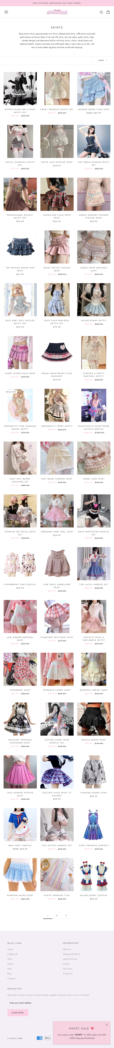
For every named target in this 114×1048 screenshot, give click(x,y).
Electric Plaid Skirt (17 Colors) (57, 794)
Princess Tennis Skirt (57, 690)
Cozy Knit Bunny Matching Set (20, 480)
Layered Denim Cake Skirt (94, 109)
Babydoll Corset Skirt (94, 690)
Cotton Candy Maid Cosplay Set (57, 741)
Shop (9, 958)
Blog (9, 973)
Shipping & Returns (71, 954)
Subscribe (18, 1012)
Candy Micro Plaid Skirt (20, 373)
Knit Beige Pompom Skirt (57, 479)
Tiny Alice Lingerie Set (93, 584)
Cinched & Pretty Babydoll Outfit (94, 375)
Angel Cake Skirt (93, 479)
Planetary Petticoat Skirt (57, 637)
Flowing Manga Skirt (93, 792)
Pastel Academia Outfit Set (20, 163)
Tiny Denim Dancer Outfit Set (94, 163)
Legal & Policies (70, 958)
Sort (102, 60)
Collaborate (12, 954)
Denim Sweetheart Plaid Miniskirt (57, 375)
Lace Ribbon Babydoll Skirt (20, 639)
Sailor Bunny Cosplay (93, 895)
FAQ (9, 968)
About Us (67, 949)
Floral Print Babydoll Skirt (94, 269)
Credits (66, 963)
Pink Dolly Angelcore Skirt (57, 586)
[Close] (106, 1024)
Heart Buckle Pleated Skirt (57, 269)
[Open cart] (108, 12)
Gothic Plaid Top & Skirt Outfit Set (20, 111)
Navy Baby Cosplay (20, 845)
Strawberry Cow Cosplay (20, 584)
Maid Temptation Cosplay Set (93, 533)
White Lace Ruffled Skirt (57, 162)
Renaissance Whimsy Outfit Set (20, 216)
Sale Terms (67, 968)
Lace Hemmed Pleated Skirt (20, 794)
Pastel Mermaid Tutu (57, 895)
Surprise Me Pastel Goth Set (20, 533)
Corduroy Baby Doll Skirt (57, 531)
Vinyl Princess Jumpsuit (94, 845)
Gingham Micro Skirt (20, 895)
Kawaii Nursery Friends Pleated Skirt (94, 216)
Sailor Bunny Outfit (94, 320)
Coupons (11, 978)
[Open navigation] (6, 12)
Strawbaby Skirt (20, 690)
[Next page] (66, 915)
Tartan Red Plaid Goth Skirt (57, 216)
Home (10, 949)
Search (10, 963)
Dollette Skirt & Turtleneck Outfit (94, 639)
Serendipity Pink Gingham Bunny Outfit (20, 427)
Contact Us (67, 973)
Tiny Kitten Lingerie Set (57, 845)
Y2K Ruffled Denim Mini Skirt (20, 269)
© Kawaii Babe (15, 1038)
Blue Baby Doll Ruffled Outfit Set (20, 322)
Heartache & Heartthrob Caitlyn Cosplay (94, 427)
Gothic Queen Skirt (93, 740)
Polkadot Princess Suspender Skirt (20, 741)
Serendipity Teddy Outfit (57, 426)
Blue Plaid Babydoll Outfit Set (57, 322)
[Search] (101, 12)
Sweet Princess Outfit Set (57, 109)
